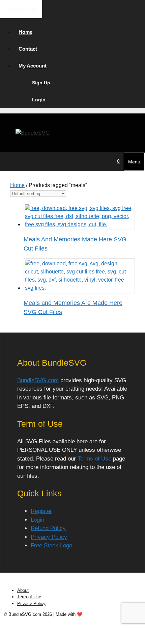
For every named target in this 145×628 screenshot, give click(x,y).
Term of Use (29, 596)
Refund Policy (48, 528)
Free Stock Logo (51, 545)
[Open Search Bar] (109, 161)
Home (25, 32)
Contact (28, 49)
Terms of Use (94, 458)
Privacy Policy (49, 537)
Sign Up (41, 82)
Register (41, 511)
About (23, 590)
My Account (33, 66)
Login (39, 99)
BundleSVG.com (38, 380)
